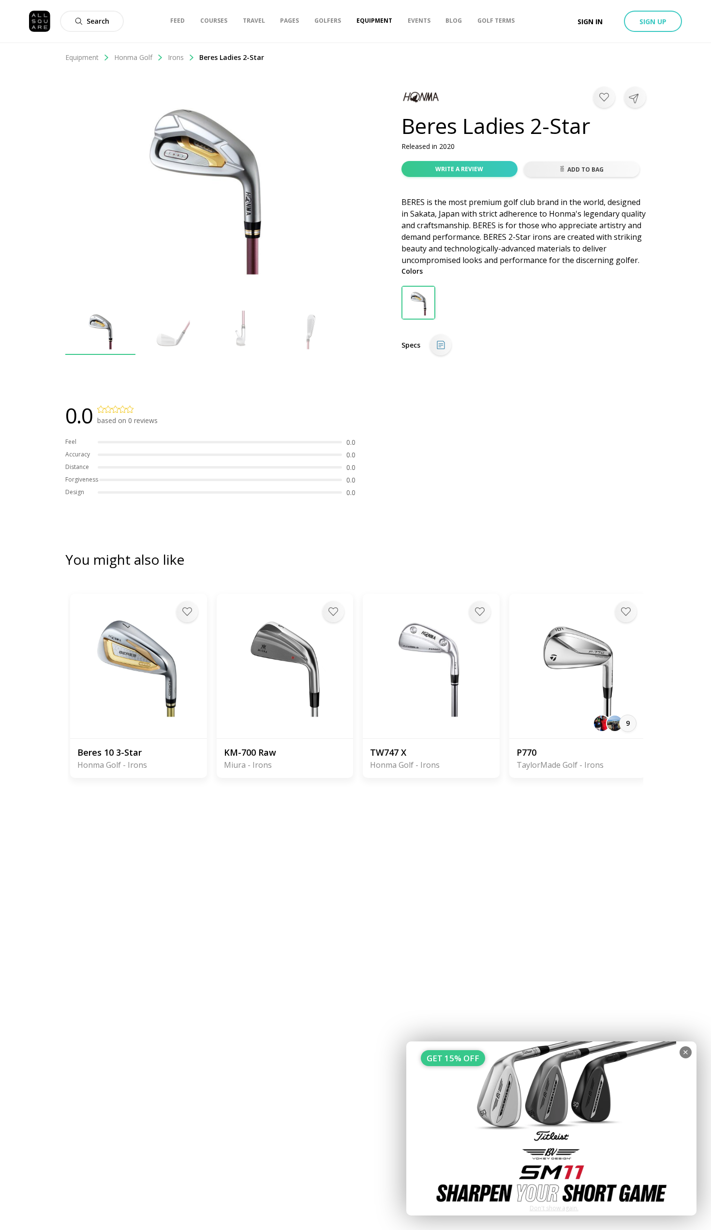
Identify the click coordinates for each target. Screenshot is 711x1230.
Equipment (82, 57)
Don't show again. (554, 1208)
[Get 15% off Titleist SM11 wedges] (551, 1128)
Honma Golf (133, 57)
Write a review (459, 169)
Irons (176, 57)
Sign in (590, 21)
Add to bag (585, 169)
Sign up (653, 21)
